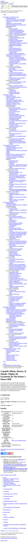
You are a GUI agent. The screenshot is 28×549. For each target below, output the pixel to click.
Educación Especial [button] (10, 106)
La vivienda (12, 256)
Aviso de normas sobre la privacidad (11, 507)
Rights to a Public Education (15, 282)
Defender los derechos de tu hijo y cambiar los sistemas (17, 287)
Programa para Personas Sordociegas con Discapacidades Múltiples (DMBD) (18, 190)
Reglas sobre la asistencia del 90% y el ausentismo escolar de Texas (15, 102)
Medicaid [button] (8, 159)
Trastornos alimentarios (14, 93)
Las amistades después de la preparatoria (15, 313)
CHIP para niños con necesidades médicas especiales (16, 200)
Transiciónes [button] (9, 137)
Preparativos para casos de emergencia (18, 241)
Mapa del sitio (6, 512)
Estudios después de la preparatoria (17, 141)
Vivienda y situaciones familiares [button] (13, 250)
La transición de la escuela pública (17, 138)
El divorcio (11, 226)
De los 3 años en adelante (15, 83)
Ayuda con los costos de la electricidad (15, 156)
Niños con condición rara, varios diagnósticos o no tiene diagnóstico (17, 58)
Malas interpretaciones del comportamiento (15, 51)
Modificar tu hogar (13, 251)
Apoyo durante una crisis (15, 48)
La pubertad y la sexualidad (15, 298)
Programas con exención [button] (11, 169)
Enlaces (5, 514)
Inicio (4, 363)
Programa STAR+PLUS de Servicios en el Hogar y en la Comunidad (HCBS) (17, 181)
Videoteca (8, 352)
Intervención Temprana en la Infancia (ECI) (16, 24)
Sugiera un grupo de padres (12, 355)
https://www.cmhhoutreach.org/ (19, 440)
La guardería (12, 260)
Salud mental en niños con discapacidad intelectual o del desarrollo (18, 43)
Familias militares (13, 252)
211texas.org (20, 459)
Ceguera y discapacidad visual (16, 32)
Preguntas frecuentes (11, 26)
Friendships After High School (16, 305)
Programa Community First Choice (17, 168)
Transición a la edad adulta (9, 483)
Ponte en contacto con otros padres (8, 475)
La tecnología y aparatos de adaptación (18, 87)
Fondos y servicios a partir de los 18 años (15, 154)
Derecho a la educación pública (13, 97)
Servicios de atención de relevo (16, 259)
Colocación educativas (14, 114)
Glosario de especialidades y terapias (17, 74)
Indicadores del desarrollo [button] (12, 80)
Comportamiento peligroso (15, 41)
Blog (7, 353)
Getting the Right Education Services (17, 267)
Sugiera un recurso (10, 358)
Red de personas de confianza (16, 222)
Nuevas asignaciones (14, 254)
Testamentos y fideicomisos (15, 273)
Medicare (8, 153)
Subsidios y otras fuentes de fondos (14, 155)
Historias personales (10, 318)
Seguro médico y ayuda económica (11, 481)
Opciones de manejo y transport (16, 333)
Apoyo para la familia (8, 482)
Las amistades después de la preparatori (18, 232)
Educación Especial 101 (14, 107)
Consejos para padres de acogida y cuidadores (16, 204)
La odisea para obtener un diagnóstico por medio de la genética (17, 60)
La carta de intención (14, 274)
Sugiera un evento (10, 357)
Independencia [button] (9, 327)
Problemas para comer (14, 92)
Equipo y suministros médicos (16, 85)
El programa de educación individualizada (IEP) (15, 118)
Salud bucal (12, 89)
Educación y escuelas (8, 480)
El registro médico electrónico (16, 72)
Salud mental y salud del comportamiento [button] (15, 35)
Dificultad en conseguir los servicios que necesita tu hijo (17, 124)
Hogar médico (12, 68)
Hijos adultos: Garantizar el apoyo (14, 321)
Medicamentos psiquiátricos (15, 45)
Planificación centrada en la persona (17, 243)
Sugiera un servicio (10, 356)
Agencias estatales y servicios (13, 351)
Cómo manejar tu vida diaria (15, 216)
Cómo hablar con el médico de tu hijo (17, 233)
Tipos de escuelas (10, 98)
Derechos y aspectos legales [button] (12, 270)
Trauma (11, 46)
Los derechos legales (14, 277)
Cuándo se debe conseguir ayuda (16, 37)
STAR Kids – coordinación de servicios (18, 164)
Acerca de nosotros (7, 489)
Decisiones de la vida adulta (15, 330)
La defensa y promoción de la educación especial (16, 126)
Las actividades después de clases (13, 99)
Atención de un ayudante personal (17, 268)
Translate (11, 3)
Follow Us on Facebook (15, 528)
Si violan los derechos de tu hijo (16, 278)
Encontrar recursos (13, 39)
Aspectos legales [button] (10, 340)
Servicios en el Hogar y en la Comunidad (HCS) (15, 173)
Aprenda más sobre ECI (9, 467)
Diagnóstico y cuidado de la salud (11, 478)
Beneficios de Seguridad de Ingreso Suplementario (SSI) (14, 148)
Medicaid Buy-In (13, 162)
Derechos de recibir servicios (15, 49)
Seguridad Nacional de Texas (10, 501)
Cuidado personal (13, 208)
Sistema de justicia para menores (16, 53)
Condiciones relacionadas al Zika (16, 31)
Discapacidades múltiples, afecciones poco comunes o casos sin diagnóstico (16, 55)
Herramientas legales (14, 272)
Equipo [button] (8, 84)
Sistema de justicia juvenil (15, 276)
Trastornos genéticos (13, 62)
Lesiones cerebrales (13, 28)
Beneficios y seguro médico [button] (12, 191)
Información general (10, 18)
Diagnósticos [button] (9, 27)
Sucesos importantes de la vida (16, 296)
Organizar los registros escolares (13, 103)
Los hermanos (12, 221)
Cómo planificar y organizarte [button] (13, 66)
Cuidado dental (12, 90)
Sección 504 (12, 112)
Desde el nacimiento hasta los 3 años (17, 81)
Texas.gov (5, 519)
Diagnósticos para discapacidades (13, 23)
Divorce (11, 301)
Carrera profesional (13, 326)
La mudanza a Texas (14, 300)
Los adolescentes (13, 220)
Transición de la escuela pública (16, 323)
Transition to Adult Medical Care (16, 304)
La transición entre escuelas (15, 140)
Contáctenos (6, 491)
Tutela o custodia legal (14, 281)
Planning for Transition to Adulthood (17, 303)
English (2, 1)
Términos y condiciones (8, 517)
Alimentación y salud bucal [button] (12, 88)
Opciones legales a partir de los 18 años (18, 279)
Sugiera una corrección (11, 360)
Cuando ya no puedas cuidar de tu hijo (18, 242)
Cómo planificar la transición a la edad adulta (16, 309)
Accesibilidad (6, 498)
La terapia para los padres (15, 228)
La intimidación (12, 129)
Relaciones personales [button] (11, 128)
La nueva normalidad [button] (11, 207)
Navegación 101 (7, 509)
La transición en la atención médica (17, 77)
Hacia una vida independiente (16, 329)
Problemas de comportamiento (16, 40)
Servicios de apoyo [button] (10, 257)
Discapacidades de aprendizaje (16, 30)
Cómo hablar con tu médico (15, 67)
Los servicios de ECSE (14, 111)
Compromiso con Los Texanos (10, 493)
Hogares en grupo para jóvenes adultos (18, 336)
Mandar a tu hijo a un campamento (17, 264)
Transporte (11, 163)
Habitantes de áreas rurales (15, 255)
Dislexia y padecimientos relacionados (17, 33)
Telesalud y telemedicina (14, 79)
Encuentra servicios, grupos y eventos (12, 365)
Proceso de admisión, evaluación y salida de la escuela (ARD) (17, 116)
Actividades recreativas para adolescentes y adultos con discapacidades (15, 237)
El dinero (11, 331)
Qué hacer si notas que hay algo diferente (15, 19)
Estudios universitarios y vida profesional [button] (15, 322)
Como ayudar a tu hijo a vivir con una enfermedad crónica (17, 213)
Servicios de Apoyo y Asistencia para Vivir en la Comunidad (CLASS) (17, 175)
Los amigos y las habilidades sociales (17, 136)
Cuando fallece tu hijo (14, 299)
